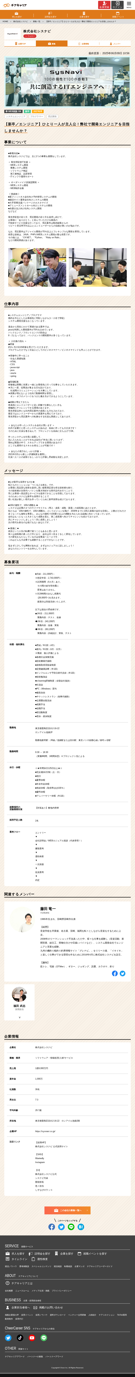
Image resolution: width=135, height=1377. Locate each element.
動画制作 (9, 1319)
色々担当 (39, 1186)
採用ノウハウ (41, 1315)
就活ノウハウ (11, 1266)
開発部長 (39, 1182)
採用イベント (27, 1315)
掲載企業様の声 (12, 1315)
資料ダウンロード (58, 1315)
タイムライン (19, 1259)
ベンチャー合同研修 (77, 1315)
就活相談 (58, 1266)
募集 (53, 44)
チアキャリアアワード (15, 1356)
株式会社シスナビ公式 (46, 1174)
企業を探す (66, 1253)
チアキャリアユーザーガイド (100, 1266)
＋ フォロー (30, 36)
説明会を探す (42, 1253)
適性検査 (42, 1259)
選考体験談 (24, 1266)
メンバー (117, 44)
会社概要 (9, 1291)
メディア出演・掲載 (40, 1291)
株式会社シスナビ (20, 21)
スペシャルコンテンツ (41, 1266)
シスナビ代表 (41, 1178)
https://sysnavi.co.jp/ (45, 1131)
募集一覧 (36, 21)
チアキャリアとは (22, 1283)
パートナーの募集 (35, 1356)
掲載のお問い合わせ (51, 1307)
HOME (5, 21)
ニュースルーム (22, 1291)
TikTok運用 (122, 1315)
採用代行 (19, 1319)
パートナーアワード (54, 1356)
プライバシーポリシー (62, 1291)
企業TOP (22, 44)
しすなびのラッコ (43, 1190)
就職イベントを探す (95, 1253)
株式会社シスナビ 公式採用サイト (51, 1146)
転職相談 (68, 1266)
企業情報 (85, 44)
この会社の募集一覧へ (70, 1210)
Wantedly (39, 1158)
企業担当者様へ (21, 1307)
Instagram (40, 1162)
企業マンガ (79, 1266)
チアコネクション (107, 1315)
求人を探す (18, 1253)
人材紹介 (92, 1315)
